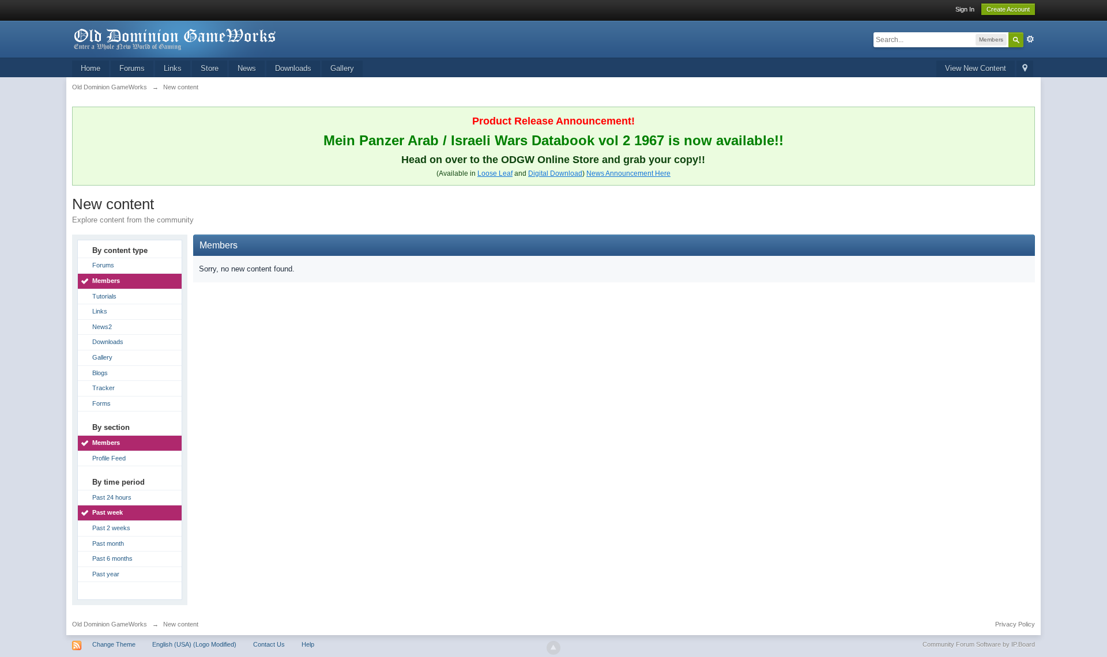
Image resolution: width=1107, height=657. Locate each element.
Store (210, 68)
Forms (101, 403)
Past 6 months (112, 558)
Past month (108, 543)
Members (106, 280)
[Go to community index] (175, 38)
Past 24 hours (111, 497)
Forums (132, 68)
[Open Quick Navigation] (1024, 69)
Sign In (964, 9)
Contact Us (269, 644)
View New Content (975, 68)
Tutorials (104, 296)
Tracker (103, 387)
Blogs (100, 372)
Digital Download (555, 173)
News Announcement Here (628, 173)
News (247, 68)
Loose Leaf (495, 173)
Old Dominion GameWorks (109, 624)
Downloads (293, 68)
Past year (105, 574)
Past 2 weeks (111, 527)
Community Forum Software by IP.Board (978, 644)
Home (90, 68)
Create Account (1008, 9)
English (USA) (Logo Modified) (194, 644)
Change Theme (113, 644)
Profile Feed (109, 458)
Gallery (342, 68)
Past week (107, 512)
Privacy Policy (1015, 624)
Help (308, 644)
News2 (102, 326)
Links (173, 68)
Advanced (1030, 39)
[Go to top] (553, 648)
